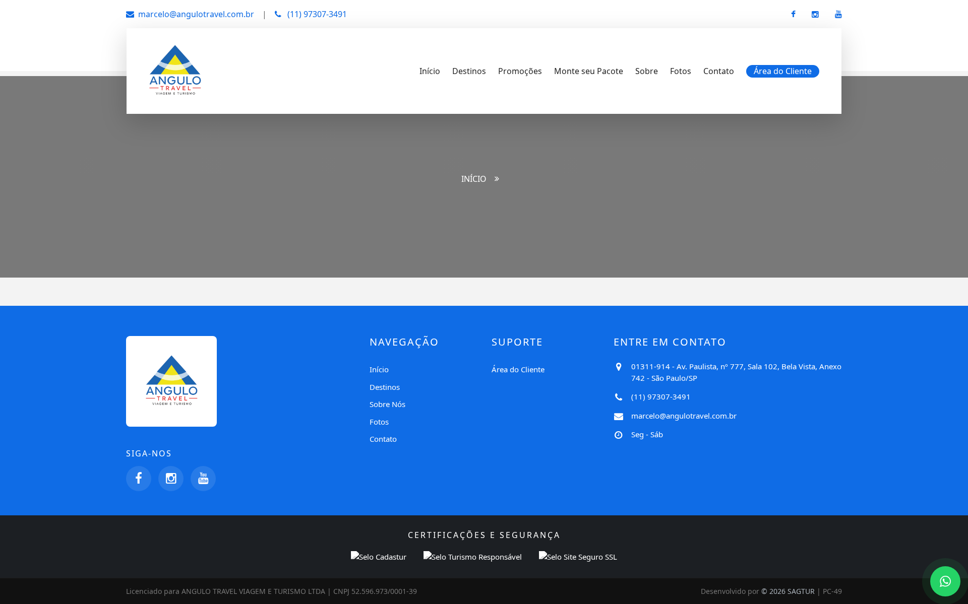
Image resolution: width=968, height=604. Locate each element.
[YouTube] (203, 478)
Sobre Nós (387, 404)
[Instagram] (171, 478)
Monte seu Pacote (588, 71)
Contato (718, 71)
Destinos (469, 71)
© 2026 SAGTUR (788, 591)
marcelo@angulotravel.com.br (196, 14)
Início (429, 71)
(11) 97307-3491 (316, 14)
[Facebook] (138, 478)
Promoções (520, 71)
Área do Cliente (518, 369)
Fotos (680, 71)
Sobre (646, 71)
